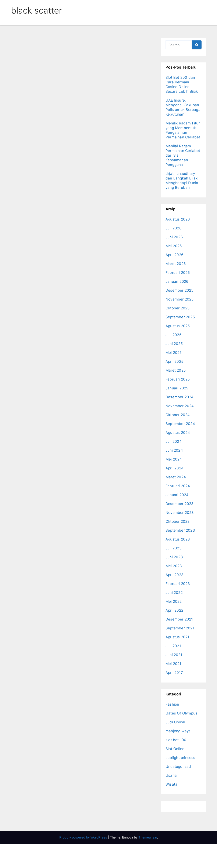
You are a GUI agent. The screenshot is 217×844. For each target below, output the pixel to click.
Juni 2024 (174, 450)
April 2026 (175, 255)
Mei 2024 (174, 459)
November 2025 (180, 299)
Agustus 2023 (178, 539)
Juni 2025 (174, 344)
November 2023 (180, 512)
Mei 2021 (173, 664)
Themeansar (147, 837)
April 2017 (174, 672)
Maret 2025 (176, 370)
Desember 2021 (179, 619)
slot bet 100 (176, 740)
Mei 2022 (174, 601)
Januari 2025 (177, 388)
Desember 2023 (180, 504)
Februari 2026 (178, 272)
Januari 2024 (177, 495)
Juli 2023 (174, 548)
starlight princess (180, 758)
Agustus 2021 (177, 637)
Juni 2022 (174, 592)
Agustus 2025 (178, 326)
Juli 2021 (173, 646)
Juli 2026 (174, 228)
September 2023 (180, 530)
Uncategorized (178, 766)
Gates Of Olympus (181, 713)
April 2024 (175, 468)
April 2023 (175, 575)
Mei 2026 (174, 246)
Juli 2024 (174, 441)
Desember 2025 (179, 290)
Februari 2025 (178, 379)
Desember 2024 (180, 397)
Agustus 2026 (178, 219)
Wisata (171, 784)
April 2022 (174, 610)
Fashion (172, 704)
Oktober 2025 (177, 308)
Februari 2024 (178, 486)
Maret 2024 (176, 477)
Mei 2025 (174, 352)
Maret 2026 (176, 264)
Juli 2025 (173, 335)
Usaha (171, 775)
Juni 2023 (174, 557)
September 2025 (180, 317)
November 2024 (180, 406)
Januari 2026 (177, 281)
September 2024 (180, 424)
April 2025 (174, 361)
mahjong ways (178, 731)
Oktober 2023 (178, 521)
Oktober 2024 (178, 415)
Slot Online (175, 749)
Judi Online (175, 722)
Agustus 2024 (178, 432)
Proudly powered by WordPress (83, 837)
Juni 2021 (174, 655)
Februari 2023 (178, 584)
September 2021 (180, 628)
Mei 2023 (174, 566)
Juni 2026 (174, 237)
